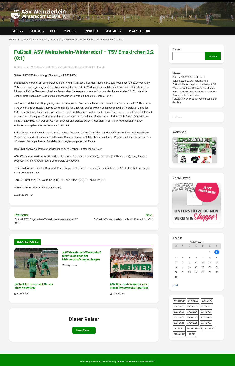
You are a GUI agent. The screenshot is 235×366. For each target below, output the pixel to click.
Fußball (35, 31)
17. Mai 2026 (22, 293)
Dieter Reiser (23, 67)
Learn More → (84, 330)
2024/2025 (192, 323)
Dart (53, 31)
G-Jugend (178, 328)
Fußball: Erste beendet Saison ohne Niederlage (33, 286)
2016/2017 (206, 312)
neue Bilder (179, 334)
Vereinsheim (114, 31)
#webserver (179, 301)
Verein (17, 31)
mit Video (209, 328)
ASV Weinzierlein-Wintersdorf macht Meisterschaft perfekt (129, 286)
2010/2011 (192, 306)
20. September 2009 (43, 67)
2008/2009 (207, 301)
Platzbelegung (139, 31)
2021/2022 (192, 317)
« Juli (175, 285)
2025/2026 (206, 323)
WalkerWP (148, 361)
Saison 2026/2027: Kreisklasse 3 (190, 80)
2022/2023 (206, 317)
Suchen (176, 49)
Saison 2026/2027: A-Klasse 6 (188, 77)
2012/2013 (179, 312)
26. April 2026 (70, 265)
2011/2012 (206, 306)
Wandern (70, 31)
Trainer (191, 334)
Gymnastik (91, 31)
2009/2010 (90, 67)
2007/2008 (193, 301)
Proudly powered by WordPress (97, 361)
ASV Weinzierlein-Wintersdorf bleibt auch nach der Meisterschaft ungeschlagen (81, 256)
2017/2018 (179, 317)
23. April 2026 (118, 293)
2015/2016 (192, 312)
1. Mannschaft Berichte (66, 67)
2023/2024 (179, 323)
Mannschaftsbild (194, 328)
